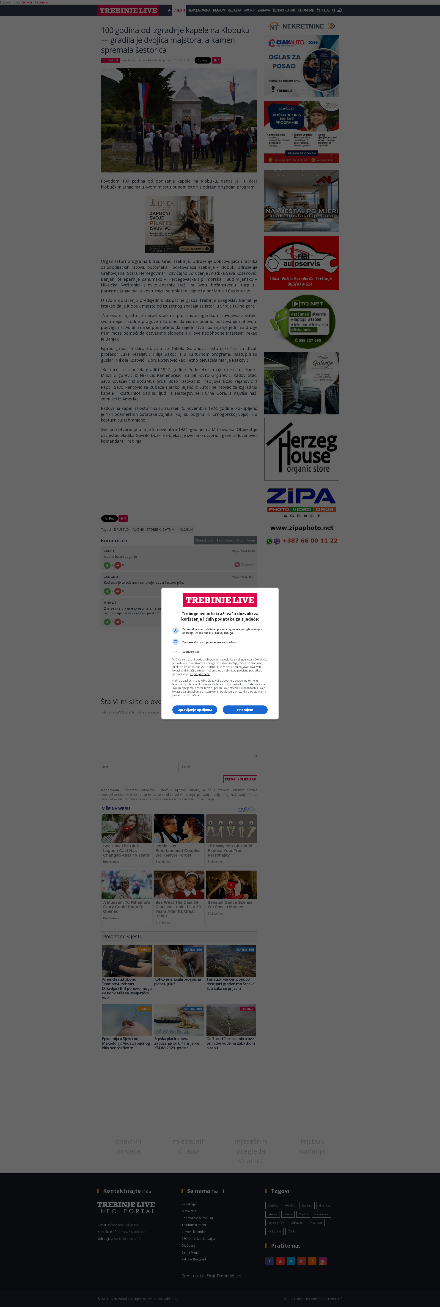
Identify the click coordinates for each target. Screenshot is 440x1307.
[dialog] (220, 653)
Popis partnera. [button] (200, 674)
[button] (220, 652)
